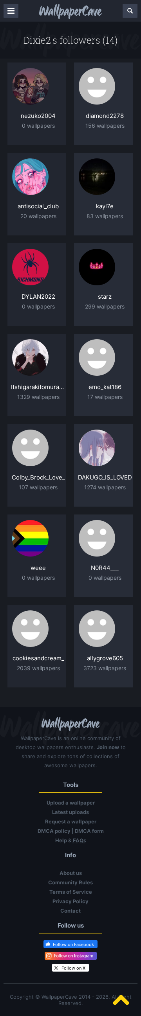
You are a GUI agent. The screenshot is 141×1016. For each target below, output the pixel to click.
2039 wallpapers (38, 668)
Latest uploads (70, 812)
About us (71, 873)
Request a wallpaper (70, 821)
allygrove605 (105, 658)
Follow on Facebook (73, 944)
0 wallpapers (38, 125)
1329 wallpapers (38, 396)
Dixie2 (37, 40)
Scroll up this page (121, 1000)
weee (38, 567)
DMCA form (89, 831)
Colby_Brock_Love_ (38, 477)
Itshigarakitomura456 (38, 387)
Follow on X (73, 968)
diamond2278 (105, 115)
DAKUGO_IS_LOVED (105, 477)
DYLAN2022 (38, 296)
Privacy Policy (70, 901)
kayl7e (105, 206)
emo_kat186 (105, 387)
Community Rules (70, 882)
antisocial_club (38, 206)
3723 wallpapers (104, 668)
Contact (70, 911)
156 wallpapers (105, 125)
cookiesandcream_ (38, 658)
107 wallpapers (38, 487)
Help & (70, 840)
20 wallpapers (38, 216)
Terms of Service (70, 892)
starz (105, 296)
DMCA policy (54, 831)
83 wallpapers (105, 216)
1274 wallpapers (105, 487)
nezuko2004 (38, 115)
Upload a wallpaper (71, 802)
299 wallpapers (105, 306)
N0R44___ (105, 567)
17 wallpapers (105, 396)
